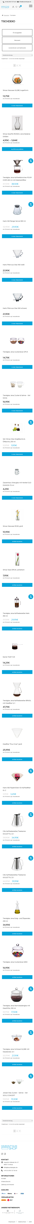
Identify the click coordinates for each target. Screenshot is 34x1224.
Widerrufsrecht (5, 1181)
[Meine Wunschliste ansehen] (16, 7)
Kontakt (3, 1178)
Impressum (11, 1221)
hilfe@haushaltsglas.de (25, 1)
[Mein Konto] (13, 7)
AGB (30, 1221)
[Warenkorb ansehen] (19, 7)
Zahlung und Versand (7, 1184)
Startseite (6, 15)
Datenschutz (22, 1221)
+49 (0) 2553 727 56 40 (11, 1)
